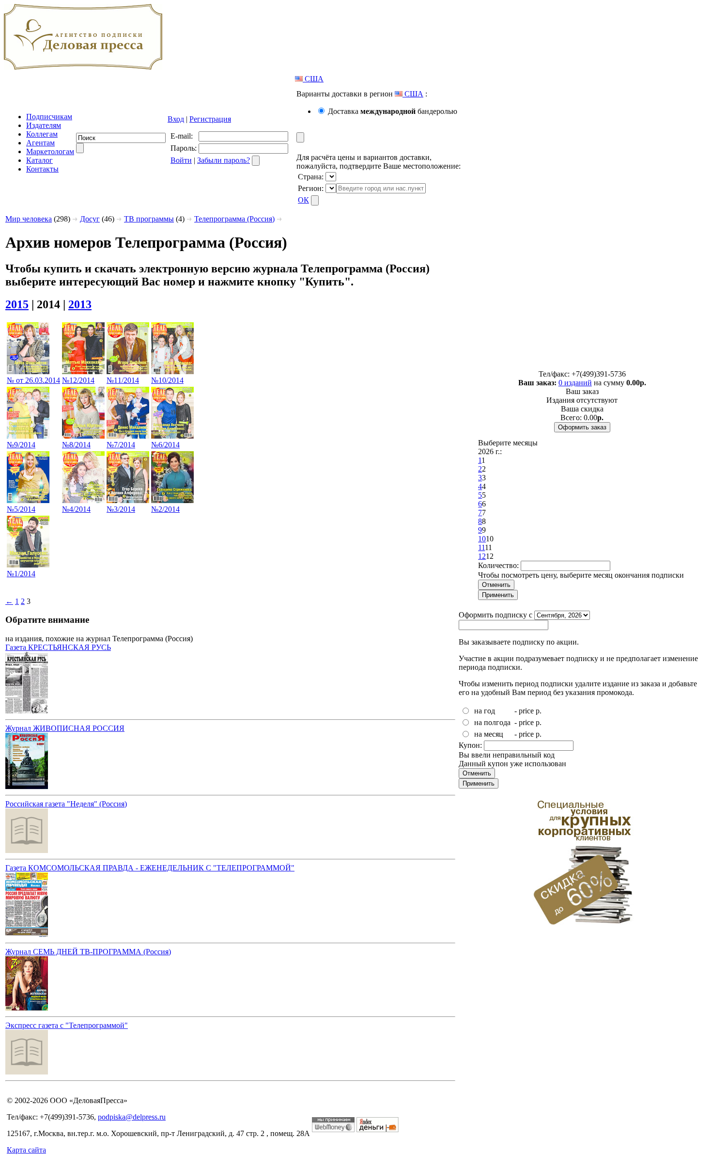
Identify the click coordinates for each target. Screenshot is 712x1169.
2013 (80, 304)
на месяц (488, 734)
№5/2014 (21, 509)
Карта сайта (26, 1150)
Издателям (43, 125)
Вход (176, 119)
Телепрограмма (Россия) (234, 219)
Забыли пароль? (223, 160)
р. (539, 711)
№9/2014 (21, 445)
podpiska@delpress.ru (132, 1117)
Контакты (42, 169)
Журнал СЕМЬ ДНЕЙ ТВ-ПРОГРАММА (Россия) (88, 952)
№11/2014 (123, 380)
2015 (17, 304)
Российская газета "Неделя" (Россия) (66, 804)
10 (482, 539)
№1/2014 (21, 573)
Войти (181, 160)
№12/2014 (78, 380)
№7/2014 (121, 445)
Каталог (39, 160)
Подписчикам (49, 116)
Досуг (90, 219)
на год (484, 711)
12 (482, 556)
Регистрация (210, 119)
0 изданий (575, 383)
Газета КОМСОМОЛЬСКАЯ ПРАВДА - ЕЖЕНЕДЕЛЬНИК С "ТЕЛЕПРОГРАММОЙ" (149, 868)
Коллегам (42, 134)
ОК (303, 200)
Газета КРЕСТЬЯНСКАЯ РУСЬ (58, 647)
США (313, 79)
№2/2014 (165, 509)
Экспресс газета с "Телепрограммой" (66, 1025)
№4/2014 (76, 509)
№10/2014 (167, 380)
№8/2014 (76, 445)
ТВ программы (149, 219)
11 (481, 547)
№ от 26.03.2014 (33, 380)
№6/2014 (165, 445)
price (526, 711)
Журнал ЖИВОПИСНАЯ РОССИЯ (64, 728)
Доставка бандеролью (392, 111)
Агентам (40, 143)
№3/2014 (121, 509)
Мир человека (28, 219)
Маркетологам (50, 151)
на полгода (492, 722)
